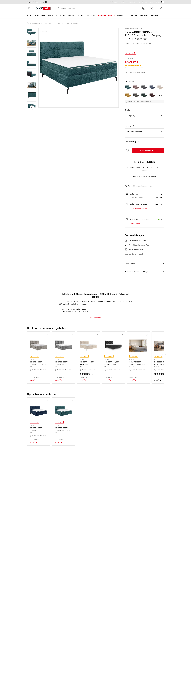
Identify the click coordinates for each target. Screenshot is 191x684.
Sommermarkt (133, 15)
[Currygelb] (128, 95)
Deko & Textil (52, 15)
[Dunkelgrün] (144, 95)
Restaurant (144, 15)
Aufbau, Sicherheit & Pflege (136, 272)
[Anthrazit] (144, 87)
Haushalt (71, 15)
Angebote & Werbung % (106, 15)
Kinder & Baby (90, 15)
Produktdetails (131, 264)
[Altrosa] (136, 87)
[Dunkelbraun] (136, 95)
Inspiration (121, 15)
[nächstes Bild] (164, 356)
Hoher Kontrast (154, 2)
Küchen (62, 15)
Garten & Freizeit (40, 15)
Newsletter (154, 15)
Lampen (80, 15)
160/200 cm (132, 116)
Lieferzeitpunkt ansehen (139, 208)
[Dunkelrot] (152, 95)
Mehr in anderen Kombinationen (139, 102)
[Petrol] (128, 87)
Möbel (29, 15)
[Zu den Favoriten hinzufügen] (127, 150)
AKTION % (129, 53)
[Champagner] (160, 87)
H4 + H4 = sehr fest (134, 132)
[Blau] (152, 87)
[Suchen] (58, 8)
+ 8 (160, 95)
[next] (32, 107)
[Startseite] (28, 23)
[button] (31, 32)
